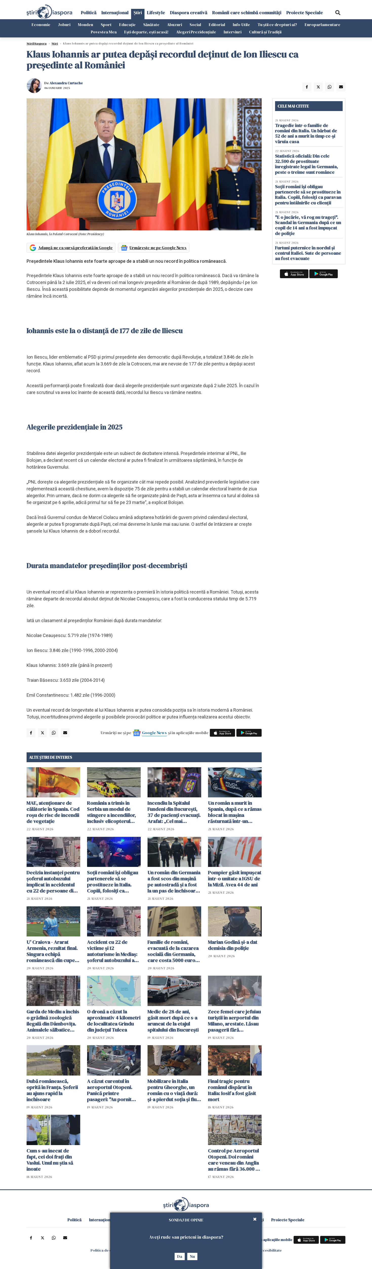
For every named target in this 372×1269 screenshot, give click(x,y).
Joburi (64, 24)
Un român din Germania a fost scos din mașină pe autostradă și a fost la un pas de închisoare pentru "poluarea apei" (174, 881)
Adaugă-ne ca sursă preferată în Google (75, 247)
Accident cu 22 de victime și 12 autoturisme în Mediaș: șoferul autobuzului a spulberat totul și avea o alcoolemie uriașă (113, 951)
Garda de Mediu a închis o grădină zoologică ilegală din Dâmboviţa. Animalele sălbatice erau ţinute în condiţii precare (53, 1021)
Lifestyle (156, 12)
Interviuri (232, 32)
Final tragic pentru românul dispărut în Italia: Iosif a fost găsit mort (232, 1090)
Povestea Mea (104, 32)
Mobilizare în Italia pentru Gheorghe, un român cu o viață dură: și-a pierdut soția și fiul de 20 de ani (173, 1090)
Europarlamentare (322, 24)
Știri (138, 12)
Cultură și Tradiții (265, 32)
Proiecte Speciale (304, 12)
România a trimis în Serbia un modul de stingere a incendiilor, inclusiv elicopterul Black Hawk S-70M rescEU (111, 812)
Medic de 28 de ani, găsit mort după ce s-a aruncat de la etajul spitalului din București (173, 1021)
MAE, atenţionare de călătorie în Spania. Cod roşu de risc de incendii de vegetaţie (53, 812)
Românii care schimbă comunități (246, 12)
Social (195, 24)
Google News (154, 732)
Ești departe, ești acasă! (146, 32)
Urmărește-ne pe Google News (158, 247)
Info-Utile (241, 24)
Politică (88, 12)
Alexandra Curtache (66, 82)
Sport (106, 24)
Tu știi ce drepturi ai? (277, 24)
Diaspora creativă (188, 12)
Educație (127, 24)
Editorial (217, 24)
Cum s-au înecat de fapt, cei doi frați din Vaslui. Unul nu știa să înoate (50, 1160)
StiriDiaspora (37, 43)
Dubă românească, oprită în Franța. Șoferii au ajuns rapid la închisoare (52, 1090)
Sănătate (151, 24)
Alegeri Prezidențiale (196, 32)
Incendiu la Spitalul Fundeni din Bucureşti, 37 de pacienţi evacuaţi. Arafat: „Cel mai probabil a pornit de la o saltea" (174, 812)
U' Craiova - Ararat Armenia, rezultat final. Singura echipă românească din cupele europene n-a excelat (53, 951)
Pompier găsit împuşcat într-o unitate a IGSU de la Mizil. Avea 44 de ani (234, 878)
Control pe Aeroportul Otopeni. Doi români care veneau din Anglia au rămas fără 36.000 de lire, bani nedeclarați (234, 1160)
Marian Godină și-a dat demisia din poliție (232, 945)
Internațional (115, 12)
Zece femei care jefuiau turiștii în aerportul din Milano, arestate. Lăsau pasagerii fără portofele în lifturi (234, 1021)
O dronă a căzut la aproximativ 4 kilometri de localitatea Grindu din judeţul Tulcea (113, 1021)
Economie (41, 24)
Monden (85, 24)
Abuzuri (174, 24)
